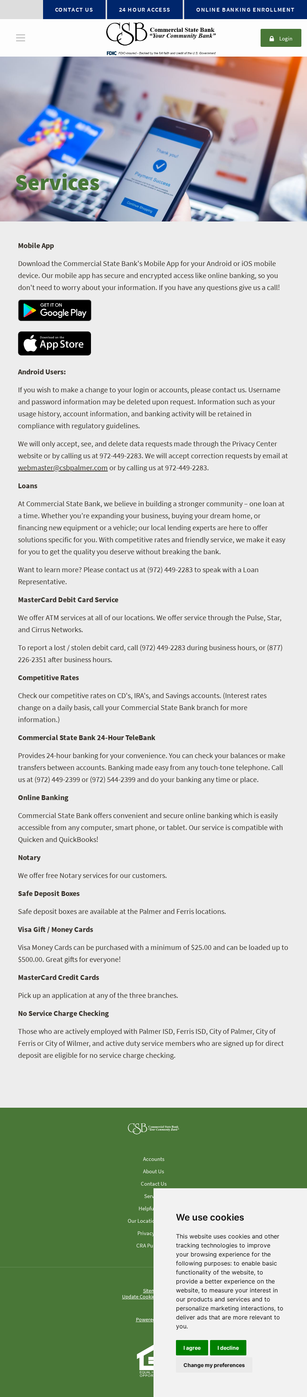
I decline (228, 1348)
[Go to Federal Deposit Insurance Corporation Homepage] (161, 53)
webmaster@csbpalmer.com (63, 467)
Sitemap (152, 1290)
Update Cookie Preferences (152, 1296)
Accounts (153, 1158)
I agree (192, 1348)
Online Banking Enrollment (245, 9)
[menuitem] (20, 38)
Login (285, 38)
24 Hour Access (145, 9)
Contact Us (74, 9)
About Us (153, 1171)
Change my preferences (214, 1365)
